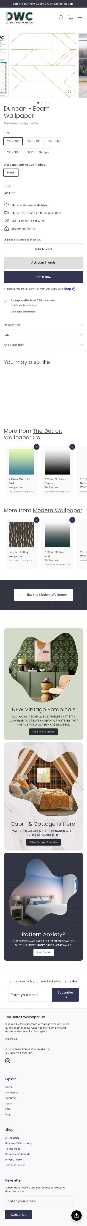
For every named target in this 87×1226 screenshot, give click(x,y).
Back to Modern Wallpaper (47, 595)
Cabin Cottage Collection (43, 842)
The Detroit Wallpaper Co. (21, 123)
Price (7, 186)
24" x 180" (13, 152)
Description (12, 325)
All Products (12, 1137)
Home (8, 1087)
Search (9, 1103)
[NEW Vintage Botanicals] (43, 668)
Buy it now (44, 277)
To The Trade (13, 1148)
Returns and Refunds (17, 1154)
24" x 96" (13, 141)
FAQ (6, 335)
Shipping (8, 239)
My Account (12, 1092)
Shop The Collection (43, 731)
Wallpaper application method (25, 165)
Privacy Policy (13, 1159)
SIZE (7, 133)
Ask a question (14, 345)
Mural (11, 172)
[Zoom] (69, 92)
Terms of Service (15, 1165)
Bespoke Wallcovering (18, 1143)
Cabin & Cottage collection (54, 4)
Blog (7, 1114)
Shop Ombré (44, 952)
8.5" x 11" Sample (38, 152)
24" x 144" (54, 141)
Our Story (11, 1097)
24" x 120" (33, 141)
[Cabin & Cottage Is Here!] (43, 782)
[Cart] (70, 17)
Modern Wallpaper (57, 510)
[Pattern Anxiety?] (43, 892)
